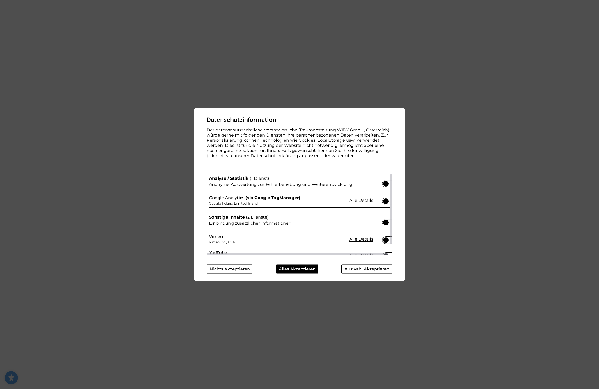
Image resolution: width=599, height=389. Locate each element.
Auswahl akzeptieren (366, 269)
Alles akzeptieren (297, 269)
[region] (299, 214)
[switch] (386, 182)
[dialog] (299, 194)
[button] (386, 184)
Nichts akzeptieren (230, 269)
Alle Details (361, 200)
